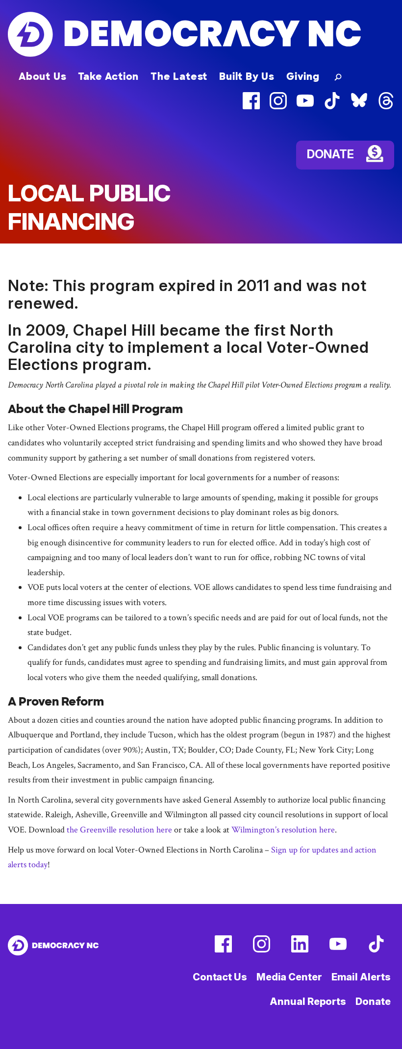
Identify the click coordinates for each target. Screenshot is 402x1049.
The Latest (179, 76)
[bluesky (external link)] (359, 107)
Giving (303, 76)
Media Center (289, 977)
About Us (42, 76)
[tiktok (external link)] (332, 107)
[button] (336, 76)
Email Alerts (361, 977)
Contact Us (220, 977)
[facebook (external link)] (251, 107)
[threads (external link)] (386, 107)
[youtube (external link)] (305, 107)
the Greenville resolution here (119, 829)
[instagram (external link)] (278, 107)
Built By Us (247, 76)
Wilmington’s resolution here (283, 829)
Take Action (108, 76)
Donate (372, 1001)
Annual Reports (308, 1001)
